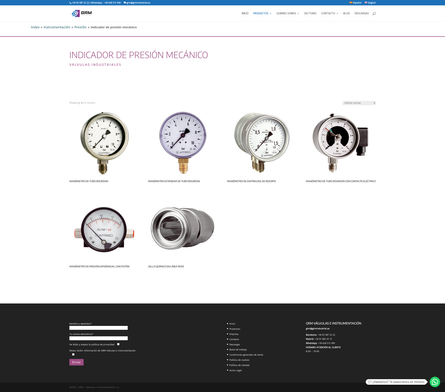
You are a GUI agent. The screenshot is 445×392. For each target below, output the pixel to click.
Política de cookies (239, 360)
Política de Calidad (239, 365)
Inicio (232, 323)
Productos (234, 329)
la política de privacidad (101, 344)
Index (35, 27)
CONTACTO (328, 13)
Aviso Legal (235, 370)
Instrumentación (57, 27)
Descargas (234, 344)
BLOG (346, 13)
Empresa (233, 334)
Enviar (76, 362)
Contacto (234, 339)
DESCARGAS (362, 13)
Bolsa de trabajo (238, 349)
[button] (435, 382)
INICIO (245, 13)
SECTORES (310, 13)
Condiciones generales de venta (246, 354)
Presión (80, 27)
